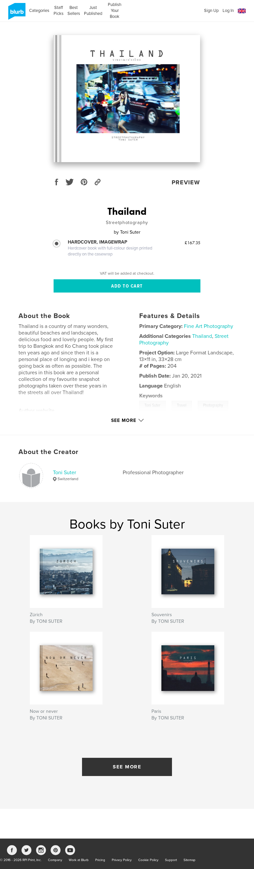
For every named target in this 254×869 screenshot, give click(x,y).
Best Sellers (73, 10)
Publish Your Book (114, 10)
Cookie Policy (148, 860)
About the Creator (48, 452)
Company (55, 860)
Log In (228, 10)
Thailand (202, 336)
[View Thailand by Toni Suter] (126, 98)
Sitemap (189, 860)
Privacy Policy (122, 860)
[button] (242, 11)
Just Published (93, 10)
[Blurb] (15, 14)
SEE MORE (127, 767)
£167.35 (192, 243)
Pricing (100, 860)
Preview (186, 182)
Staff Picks (58, 10)
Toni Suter (64, 472)
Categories (39, 10)
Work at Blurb (79, 860)
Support (171, 860)
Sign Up (211, 10)
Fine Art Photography (208, 326)
